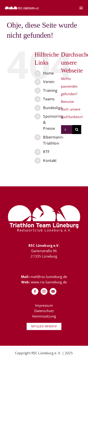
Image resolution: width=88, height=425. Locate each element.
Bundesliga (52, 107)
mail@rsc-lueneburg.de (48, 276)
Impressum (44, 305)
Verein (48, 81)
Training (50, 90)
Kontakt (50, 160)
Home (48, 73)
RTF (46, 151)
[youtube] (53, 291)
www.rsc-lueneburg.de (49, 282)
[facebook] (35, 291)
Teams (49, 99)
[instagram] (44, 291)
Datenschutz (44, 310)
